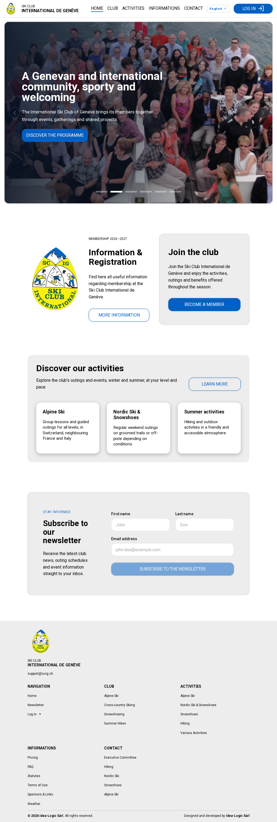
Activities (133, 8)
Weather (34, 804)
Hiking (185, 723)
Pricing (33, 757)
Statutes (34, 776)
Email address (124, 539)
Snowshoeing (114, 714)
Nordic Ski (111, 776)
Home (97, 8)
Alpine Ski (111, 696)
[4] (146, 192)
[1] (102, 192)
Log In (249, 8)
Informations (164, 8)
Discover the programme (55, 135)
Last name (184, 514)
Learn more (215, 384)
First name (120, 514)
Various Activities (193, 733)
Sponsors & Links (40, 794)
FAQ (31, 767)
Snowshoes (189, 714)
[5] (161, 192)
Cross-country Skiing (119, 705)
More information (119, 315)
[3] (131, 192)
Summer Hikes (115, 723)
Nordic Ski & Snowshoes (198, 705)
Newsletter (36, 705)
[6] (175, 192)
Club (112, 8)
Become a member (204, 304)
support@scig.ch (40, 674)
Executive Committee (120, 757)
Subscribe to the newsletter (173, 569)
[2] (116, 192)
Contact (193, 8)
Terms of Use (38, 785)
